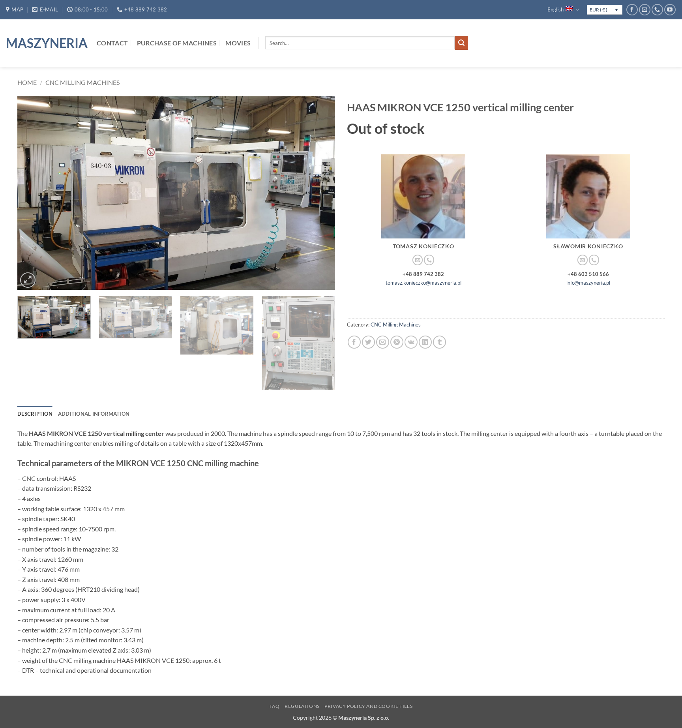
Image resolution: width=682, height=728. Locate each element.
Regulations (302, 706)
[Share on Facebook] (354, 342)
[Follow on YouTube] (670, 9)
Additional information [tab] (94, 414)
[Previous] (33, 193)
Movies (238, 43)
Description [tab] (34, 414)
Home (27, 82)
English (555, 9)
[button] (28, 280)
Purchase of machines (177, 43)
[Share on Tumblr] (439, 342)
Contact (112, 43)
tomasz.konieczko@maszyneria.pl (423, 283)
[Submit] (461, 43)
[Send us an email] (644, 9)
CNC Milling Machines (82, 82)
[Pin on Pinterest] (396, 342)
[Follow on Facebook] (632, 9)
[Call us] (657, 9)
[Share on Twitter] (368, 342)
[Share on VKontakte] (411, 342)
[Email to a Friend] (382, 342)
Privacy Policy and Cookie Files (368, 706)
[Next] (319, 193)
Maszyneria (45, 43)
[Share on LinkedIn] (425, 342)
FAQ (275, 706)
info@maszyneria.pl (588, 283)
